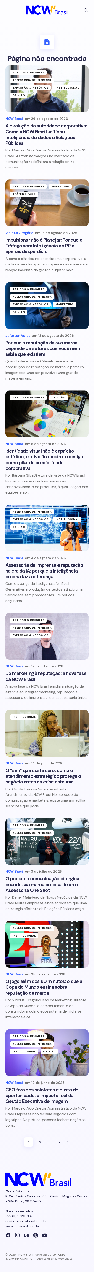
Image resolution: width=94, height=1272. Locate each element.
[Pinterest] (35, 1235)
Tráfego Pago (24, 194)
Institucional (67, 87)
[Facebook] (8, 1235)
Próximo (68, 1142)
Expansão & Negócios (30, 87)
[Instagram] (17, 1235)
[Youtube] (44, 1235)
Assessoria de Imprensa (32, 80)
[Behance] (26, 1235)
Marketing (60, 186)
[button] (8, 10)
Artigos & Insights (28, 72)
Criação (58, 397)
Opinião (19, 95)
